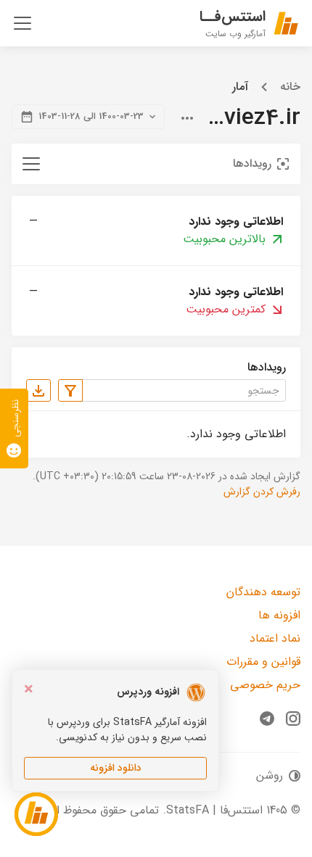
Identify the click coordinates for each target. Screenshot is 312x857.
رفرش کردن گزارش (261, 492)
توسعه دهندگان (263, 592)
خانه (290, 87)
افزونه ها (279, 615)
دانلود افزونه (115, 768)
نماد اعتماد (275, 638)
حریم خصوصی (265, 685)
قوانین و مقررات (263, 662)
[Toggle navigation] (22, 23)
